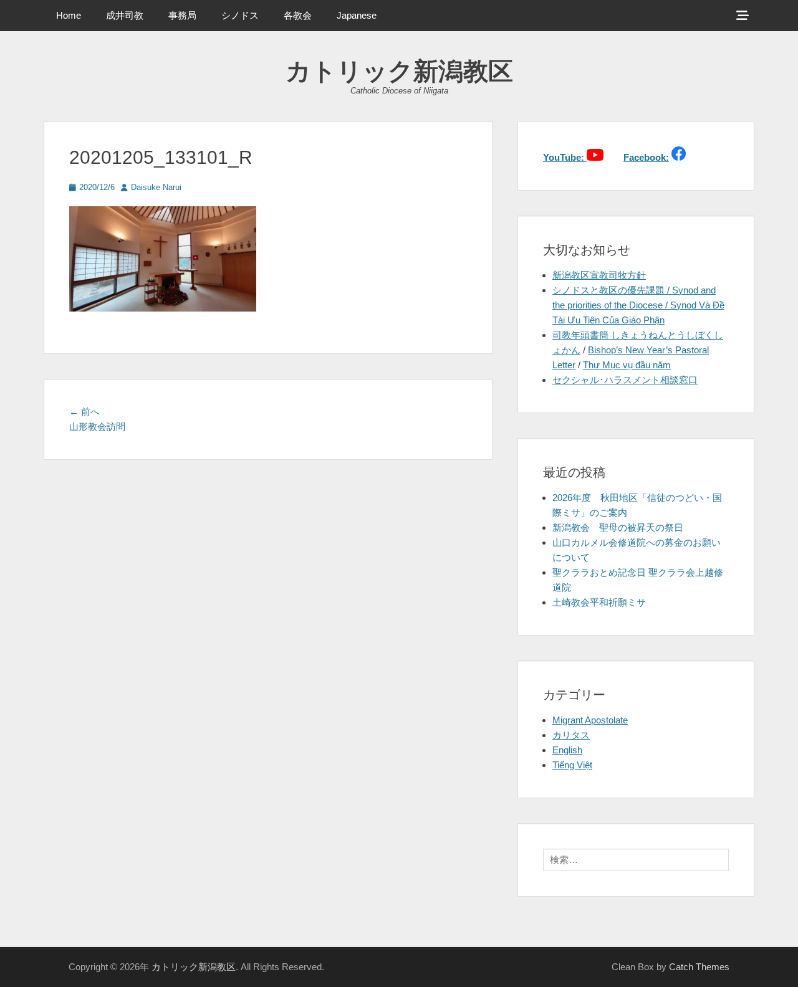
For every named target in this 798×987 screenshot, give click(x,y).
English (567, 750)
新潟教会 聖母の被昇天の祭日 (617, 527)
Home (68, 15)
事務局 (182, 15)
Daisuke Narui (156, 187)
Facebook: (646, 157)
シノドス (240, 15)
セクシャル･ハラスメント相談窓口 (625, 379)
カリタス (571, 735)
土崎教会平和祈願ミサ (599, 602)
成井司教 (124, 15)
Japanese (357, 15)
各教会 (298, 15)
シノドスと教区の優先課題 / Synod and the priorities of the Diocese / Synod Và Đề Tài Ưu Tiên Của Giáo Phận (638, 305)
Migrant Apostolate (590, 720)
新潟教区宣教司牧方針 (599, 275)
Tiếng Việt (572, 765)
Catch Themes (699, 966)
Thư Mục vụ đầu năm (627, 365)
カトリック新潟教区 (399, 71)
